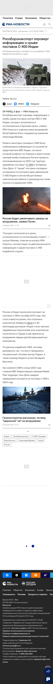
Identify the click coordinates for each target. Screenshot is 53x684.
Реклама (21, 594)
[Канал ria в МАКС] (7, 575)
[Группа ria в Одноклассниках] (35, 575)
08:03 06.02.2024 (10, 31)
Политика (7, 590)
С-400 (29, 164)
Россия (7, 445)
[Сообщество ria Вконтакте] (26, 575)
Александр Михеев (27, 440)
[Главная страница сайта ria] (15, 24)
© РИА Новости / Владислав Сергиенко (16, 87)
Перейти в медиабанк (39, 87)
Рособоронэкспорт (21, 436)
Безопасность (9, 440)
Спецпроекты (9, 594)
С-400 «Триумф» (39, 436)
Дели (30, 322)
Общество (17, 590)
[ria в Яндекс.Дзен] (16, 575)
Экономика (30, 590)
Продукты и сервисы (37, 594)
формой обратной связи (26, 651)
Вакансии (7, 605)
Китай (40, 440)
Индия (6, 436)
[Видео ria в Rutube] (45, 575)
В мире (40, 590)
